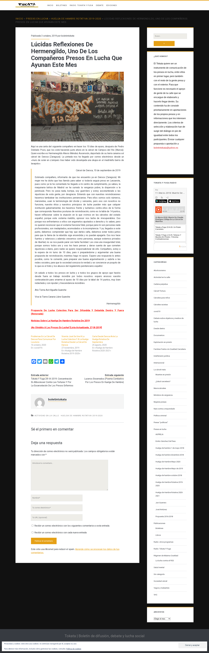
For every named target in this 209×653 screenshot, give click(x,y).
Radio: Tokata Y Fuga (81, 5)
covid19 (157, 311)
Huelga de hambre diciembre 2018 (170, 455)
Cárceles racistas (161, 305)
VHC (155, 595)
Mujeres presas (160, 402)
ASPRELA (159, 434)
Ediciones (111, 5)
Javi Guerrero (161, 503)
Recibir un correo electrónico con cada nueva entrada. (60, 532)
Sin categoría (159, 574)
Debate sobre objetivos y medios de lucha (169, 320)
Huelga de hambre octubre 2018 (169, 475)
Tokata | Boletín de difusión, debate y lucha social (104, 636)
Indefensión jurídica (162, 356)
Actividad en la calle (47, 416)
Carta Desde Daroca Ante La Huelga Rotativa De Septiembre (105, 339)
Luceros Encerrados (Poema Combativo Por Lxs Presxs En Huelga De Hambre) (104, 380)
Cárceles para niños (162, 298)
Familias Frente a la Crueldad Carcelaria (170, 349)
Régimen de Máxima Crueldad (166, 556)
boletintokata (67, 35)
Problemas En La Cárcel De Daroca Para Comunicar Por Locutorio (43, 339)
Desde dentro (159, 328)
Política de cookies (73, 649)
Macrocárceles (160, 388)
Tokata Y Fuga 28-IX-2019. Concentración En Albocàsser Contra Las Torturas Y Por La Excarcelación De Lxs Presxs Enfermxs (52, 382)
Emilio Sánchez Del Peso (166, 441)
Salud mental (159, 567)
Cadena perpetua (161, 284)
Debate (100, 5)
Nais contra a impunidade (164, 409)
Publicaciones (159, 523)
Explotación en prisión (163, 342)
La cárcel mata (160, 370)
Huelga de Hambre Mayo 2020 (168, 462)
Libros (158, 535)
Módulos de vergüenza (163, 395)
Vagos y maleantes (161, 588)
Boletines (61, 5)
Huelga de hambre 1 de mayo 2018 (170, 448)
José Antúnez (161, 509)
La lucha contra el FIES (165, 561)
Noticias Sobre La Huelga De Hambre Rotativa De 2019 (60, 320)
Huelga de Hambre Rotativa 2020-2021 (169, 494)
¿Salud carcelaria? (163, 381)
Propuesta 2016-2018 (164, 516)
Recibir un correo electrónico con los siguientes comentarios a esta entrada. (72, 525)
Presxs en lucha (37, 18)
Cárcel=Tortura (159, 291)
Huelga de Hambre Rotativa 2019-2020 (76, 18)
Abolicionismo (160, 270)
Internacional (159, 363)
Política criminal (160, 416)
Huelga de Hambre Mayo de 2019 (169, 468)
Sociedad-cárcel (160, 581)
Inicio (50, 5)
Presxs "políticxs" (161, 422)
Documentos (159, 335)
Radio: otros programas (163, 542)
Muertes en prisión (163, 375)
